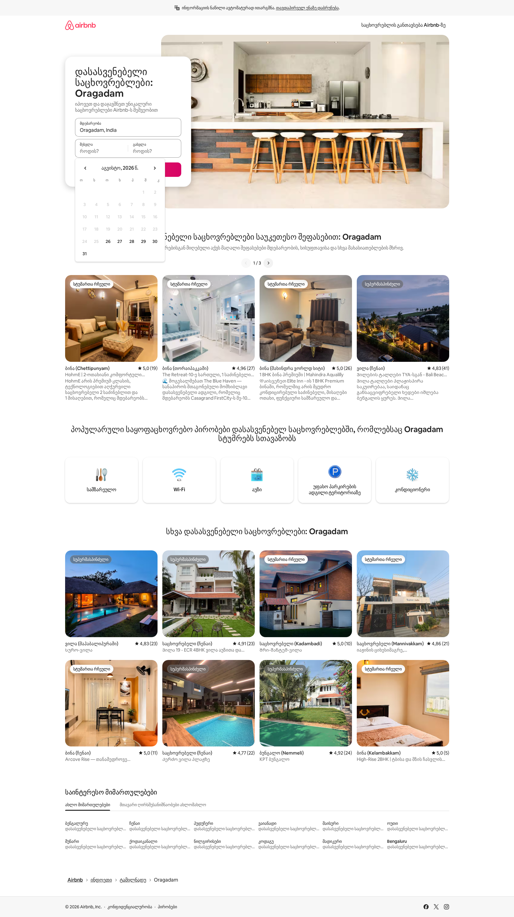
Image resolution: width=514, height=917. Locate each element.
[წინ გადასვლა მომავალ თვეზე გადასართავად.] (154, 168)
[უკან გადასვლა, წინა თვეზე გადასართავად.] (85, 168)
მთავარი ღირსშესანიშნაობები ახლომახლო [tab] (163, 804)
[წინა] (246, 263)
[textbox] (101, 151)
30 (155, 241)
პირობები (167, 906)
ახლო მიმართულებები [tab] (87, 804)
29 (143, 241)
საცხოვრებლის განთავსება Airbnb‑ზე (403, 25)
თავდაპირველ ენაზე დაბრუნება (307, 8)
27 (119, 241)
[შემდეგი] (268, 263)
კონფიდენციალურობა (129, 906)
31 (85, 253)
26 (108, 241)
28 (131, 241)
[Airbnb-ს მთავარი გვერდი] (80, 25)
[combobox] (128, 130)
